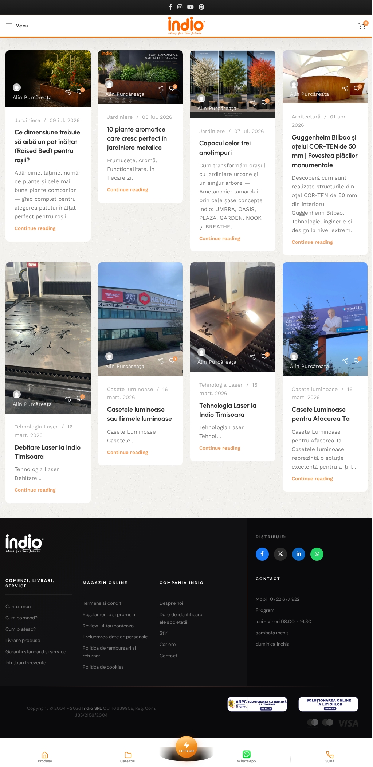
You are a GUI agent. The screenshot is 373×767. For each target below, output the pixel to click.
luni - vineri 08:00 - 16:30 (284, 621)
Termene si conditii (103, 603)
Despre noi (171, 603)
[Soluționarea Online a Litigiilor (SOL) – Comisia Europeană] (328, 704)
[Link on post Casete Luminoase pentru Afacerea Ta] (325, 319)
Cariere (168, 644)
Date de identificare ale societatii (181, 618)
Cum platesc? (20, 629)
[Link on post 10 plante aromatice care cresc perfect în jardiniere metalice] (140, 77)
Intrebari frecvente (25, 663)
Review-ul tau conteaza (108, 626)
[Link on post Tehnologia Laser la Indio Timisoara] (232, 317)
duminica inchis (273, 644)
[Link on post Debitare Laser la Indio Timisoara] (48, 338)
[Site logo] (187, 25)
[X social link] (280, 554)
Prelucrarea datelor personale (115, 637)
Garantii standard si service (35, 652)
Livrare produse (22, 640)
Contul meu (18, 606)
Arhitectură (306, 117)
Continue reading (35, 228)
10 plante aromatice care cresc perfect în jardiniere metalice (137, 138)
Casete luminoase (130, 389)
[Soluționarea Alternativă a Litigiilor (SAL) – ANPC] (257, 704)
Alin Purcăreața (32, 97)
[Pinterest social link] (201, 7)
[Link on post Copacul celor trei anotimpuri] (232, 84)
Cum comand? (21, 618)
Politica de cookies (103, 667)
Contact (168, 656)
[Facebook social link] (170, 7)
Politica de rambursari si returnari (109, 652)
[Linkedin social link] (298, 554)
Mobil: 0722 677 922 (278, 599)
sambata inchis (272, 633)
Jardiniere (27, 120)
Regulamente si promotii (109, 614)
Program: (266, 610)
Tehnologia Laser (36, 427)
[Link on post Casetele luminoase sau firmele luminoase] (140, 319)
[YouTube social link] (190, 7)
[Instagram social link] (180, 7)
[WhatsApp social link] (316, 554)
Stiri (164, 633)
